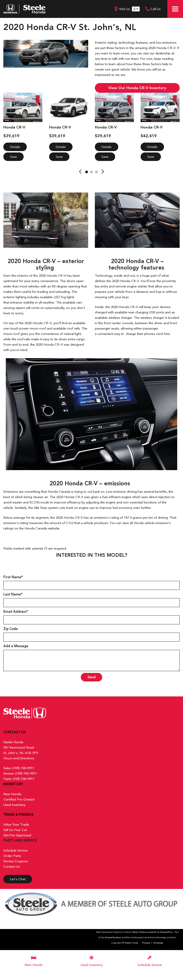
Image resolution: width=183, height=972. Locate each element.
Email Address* (15, 612)
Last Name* (13, 594)
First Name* (13, 577)
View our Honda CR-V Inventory (137, 88)
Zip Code (10, 629)
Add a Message (15, 646)
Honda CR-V (14, 127)
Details (15, 147)
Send (91, 677)
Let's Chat (17, 879)
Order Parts (12, 856)
